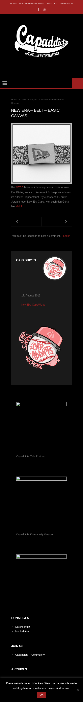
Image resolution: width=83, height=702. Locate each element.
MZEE (20, 187)
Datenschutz (22, 626)
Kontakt (52, 3)
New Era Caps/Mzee (33, 304)
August (33, 99)
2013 (23, 99)
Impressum (66, 3)
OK (42, 694)
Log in (66, 235)
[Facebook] (38, 9)
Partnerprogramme (31, 3)
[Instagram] (44, 9)
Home (13, 3)
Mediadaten (22, 631)
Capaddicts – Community (30, 654)
